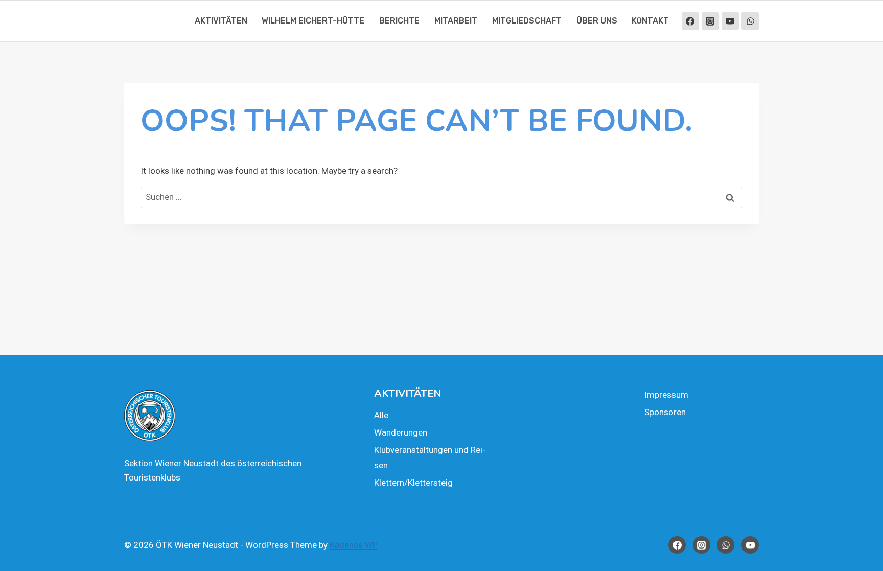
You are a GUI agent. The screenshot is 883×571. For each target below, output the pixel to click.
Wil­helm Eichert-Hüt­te (313, 21)
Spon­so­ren (665, 412)
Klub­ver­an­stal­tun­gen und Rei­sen (429, 458)
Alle (381, 415)
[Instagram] (710, 21)
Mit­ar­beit (455, 21)
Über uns (596, 21)
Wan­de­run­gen (400, 432)
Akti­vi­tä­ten (221, 21)
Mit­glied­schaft (527, 21)
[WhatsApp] (750, 21)
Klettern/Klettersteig (413, 482)
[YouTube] (730, 21)
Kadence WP (354, 545)
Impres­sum (666, 395)
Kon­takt (650, 21)
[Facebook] (690, 21)
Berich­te (399, 21)
